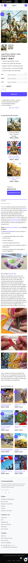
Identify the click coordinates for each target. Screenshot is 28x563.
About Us (3, 536)
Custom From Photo (6, 510)
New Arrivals (4, 501)
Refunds (18, 560)
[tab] (14, 200)
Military (6, 51)
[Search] (5, 5)
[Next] (25, 26)
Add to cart (14, 94)
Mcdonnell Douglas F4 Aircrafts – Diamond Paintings (6, 427)
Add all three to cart (14, 192)
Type (2, 82)
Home (2, 51)
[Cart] (26, 5)
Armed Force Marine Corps (12, 227)
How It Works (4, 529)
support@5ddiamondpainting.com (10, 547)
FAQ (2, 519)
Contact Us (4, 517)
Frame (2, 78)
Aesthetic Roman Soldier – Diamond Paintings (20, 472)
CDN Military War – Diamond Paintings (21, 450)
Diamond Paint (11, 273)
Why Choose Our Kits (6, 538)
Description (3, 200)
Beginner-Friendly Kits (6, 504)
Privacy (9, 560)
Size (2, 74)
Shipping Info (4, 522)
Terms (13, 560)
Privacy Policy (4, 540)
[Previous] (3, 26)
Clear (26, 73)
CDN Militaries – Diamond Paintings (6, 472)
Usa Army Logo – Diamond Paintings (20, 427)
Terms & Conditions (6, 542)
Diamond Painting (14, 220)
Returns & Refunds (6, 524)
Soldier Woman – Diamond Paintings (20, 405)
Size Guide (3, 526)
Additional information (5, 203)
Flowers (3, 508)
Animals (3, 506)
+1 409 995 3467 (6, 545)
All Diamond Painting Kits (7, 499)
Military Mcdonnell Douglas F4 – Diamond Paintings (7, 450)
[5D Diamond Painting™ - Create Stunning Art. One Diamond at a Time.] (14, 5)
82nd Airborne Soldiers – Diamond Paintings (6, 405)
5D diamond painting (15, 219)
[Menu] (2, 5)
